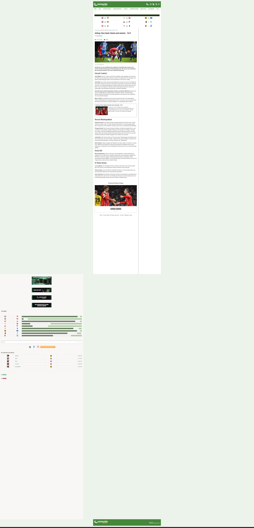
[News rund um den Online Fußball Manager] (100, 4)
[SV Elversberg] (5, 319)
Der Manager (151, 9)
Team (157, 9)
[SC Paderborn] (17, 321)
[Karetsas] (8, 356)
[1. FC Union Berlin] (5, 323)
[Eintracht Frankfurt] (17, 323)
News (100, 9)
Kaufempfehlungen (134, 9)
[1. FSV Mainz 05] (5, 321)
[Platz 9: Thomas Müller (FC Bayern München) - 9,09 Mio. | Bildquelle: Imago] (116, 196)
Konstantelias (17, 366)
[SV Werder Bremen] (17, 333)
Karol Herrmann (99, 35)
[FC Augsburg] (5, 335)
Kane (16, 358)
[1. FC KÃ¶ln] (5, 326)
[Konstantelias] (8, 367)
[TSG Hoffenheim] (17, 326)
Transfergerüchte (117, 9)
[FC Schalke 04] (17, 335)
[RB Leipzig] (5, 328)
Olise (16, 361)
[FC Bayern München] (51, 358)
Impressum (151, 522)
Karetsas (17, 355)
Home (95, 9)
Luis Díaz (17, 363)
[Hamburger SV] (17, 331)
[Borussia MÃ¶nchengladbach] (17, 328)
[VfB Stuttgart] (17, 316)
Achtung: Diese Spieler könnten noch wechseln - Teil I (109, 105)
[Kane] (8, 359)
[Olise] (8, 361)
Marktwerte (143, 9)
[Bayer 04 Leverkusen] (17, 319)
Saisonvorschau (107, 9)
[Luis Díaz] (8, 364)
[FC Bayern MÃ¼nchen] (5, 316)
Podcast (126, 9)
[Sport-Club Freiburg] (5, 333)
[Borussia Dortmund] (5, 331)
